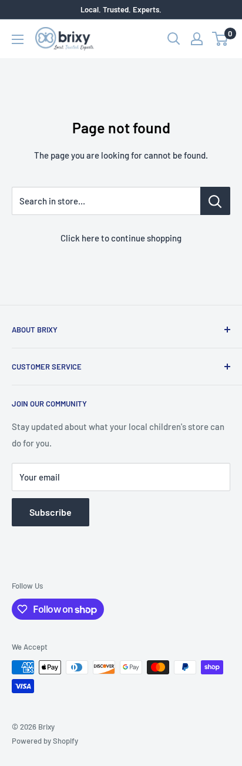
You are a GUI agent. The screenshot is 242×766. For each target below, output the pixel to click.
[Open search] (173, 38)
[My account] (197, 38)
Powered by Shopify (45, 740)
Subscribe (50, 512)
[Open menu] (17, 39)
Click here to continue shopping (121, 238)
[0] (220, 39)
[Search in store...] (215, 201)
